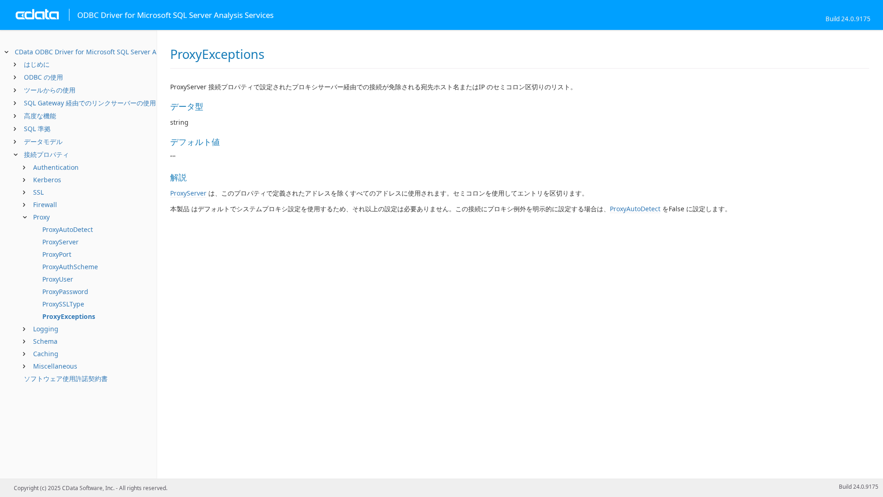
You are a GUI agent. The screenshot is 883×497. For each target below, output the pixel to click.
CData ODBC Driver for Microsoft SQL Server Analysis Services (110, 51)
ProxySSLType (63, 304)
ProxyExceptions (68, 316)
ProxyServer (60, 241)
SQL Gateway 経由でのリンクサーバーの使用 (90, 102)
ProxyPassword (65, 291)
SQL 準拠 (37, 128)
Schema (45, 341)
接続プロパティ (46, 154)
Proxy (41, 217)
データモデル (43, 141)
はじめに (37, 64)
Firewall (45, 204)
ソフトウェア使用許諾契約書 (66, 378)
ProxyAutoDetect (67, 229)
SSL (38, 192)
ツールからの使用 (49, 90)
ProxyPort (56, 254)
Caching (45, 353)
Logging (45, 328)
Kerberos (47, 179)
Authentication (56, 167)
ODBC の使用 (43, 77)
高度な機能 (40, 115)
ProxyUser (57, 279)
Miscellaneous (55, 366)
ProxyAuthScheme (70, 266)
